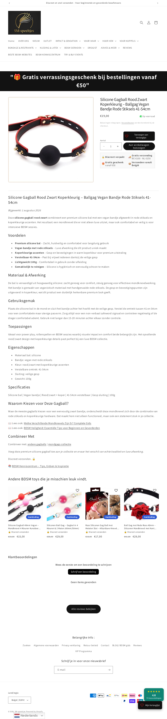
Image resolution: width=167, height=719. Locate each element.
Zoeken (27, 645)
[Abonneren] (109, 670)
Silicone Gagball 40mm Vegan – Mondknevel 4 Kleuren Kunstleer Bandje (23, 527)
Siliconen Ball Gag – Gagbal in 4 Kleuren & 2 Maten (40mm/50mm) (63, 527)
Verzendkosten (127, 123)
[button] (68, 40)
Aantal (103, 140)
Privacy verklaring (71, 645)
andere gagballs (37, 444)
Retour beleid (91, 645)
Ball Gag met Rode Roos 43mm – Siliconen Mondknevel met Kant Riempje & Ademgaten (139, 527)
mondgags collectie (59, 444)
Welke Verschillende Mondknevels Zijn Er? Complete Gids (57, 423)
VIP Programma (83, 651)
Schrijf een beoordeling (83, 571)
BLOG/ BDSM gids (121, 645)
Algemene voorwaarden (46, 645)
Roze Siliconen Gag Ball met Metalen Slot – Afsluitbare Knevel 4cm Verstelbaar (101, 527)
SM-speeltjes (20, 711)
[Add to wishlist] (39, 490)
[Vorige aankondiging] (9, 3)
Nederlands (29, 715)
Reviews (137, 645)
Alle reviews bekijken (83, 608)
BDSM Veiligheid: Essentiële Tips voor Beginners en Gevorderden (62, 428)
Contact (105, 645)
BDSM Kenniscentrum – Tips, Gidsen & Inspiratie (40, 466)
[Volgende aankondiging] (157, 3)
